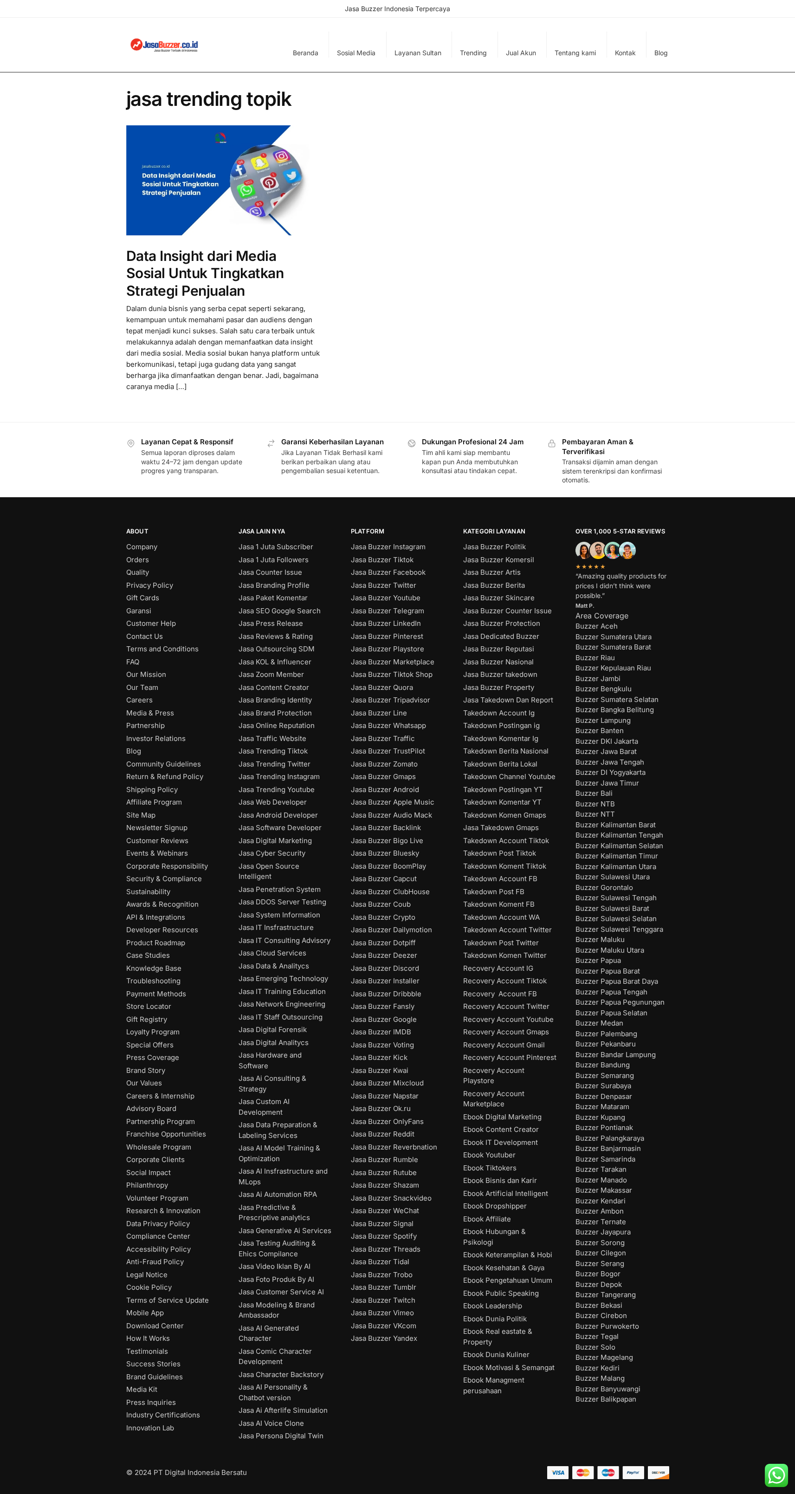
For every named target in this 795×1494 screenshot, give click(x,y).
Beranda (305, 53)
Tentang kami (575, 53)
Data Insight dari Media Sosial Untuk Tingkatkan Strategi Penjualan (205, 273)
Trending (473, 53)
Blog (661, 53)
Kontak (625, 53)
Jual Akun (521, 53)
